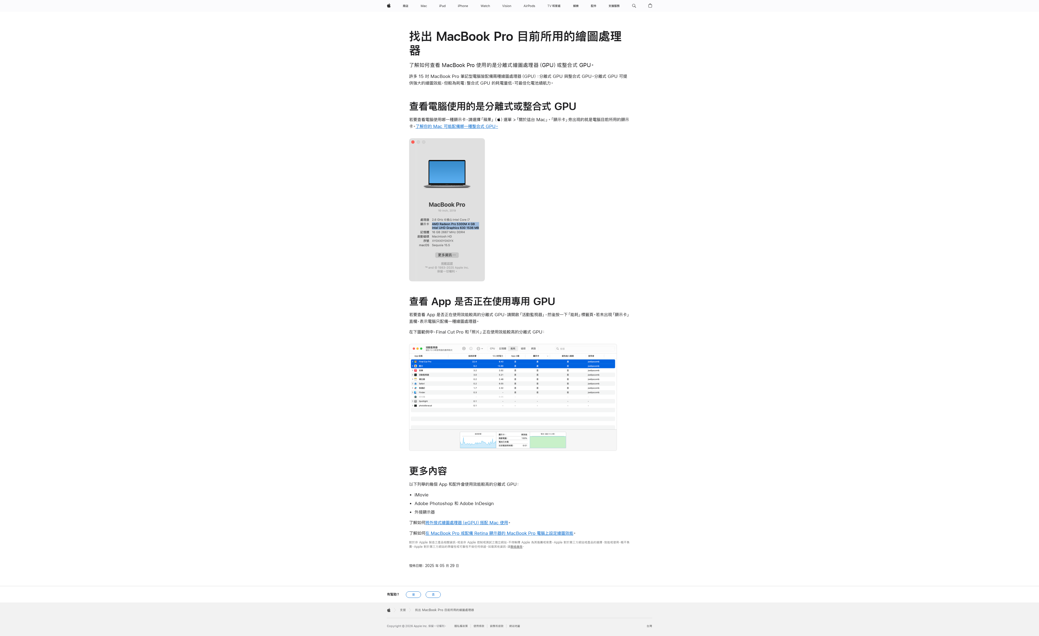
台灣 (649, 626)
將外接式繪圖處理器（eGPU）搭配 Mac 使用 (466, 522)
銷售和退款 (497, 626)
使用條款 (479, 626)
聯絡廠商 (516, 546)
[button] (634, 6)
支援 (403, 610)
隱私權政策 (461, 626)
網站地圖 (514, 626)
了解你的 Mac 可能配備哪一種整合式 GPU (456, 126)
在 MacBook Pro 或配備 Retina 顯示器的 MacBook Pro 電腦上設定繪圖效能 (499, 533)
